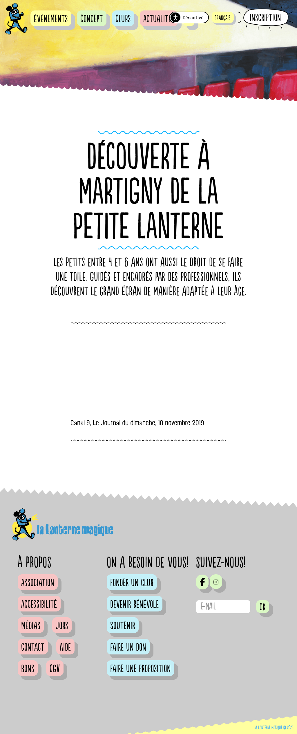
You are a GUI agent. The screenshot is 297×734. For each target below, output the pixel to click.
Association (37, 583)
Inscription (265, 18)
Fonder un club (131, 583)
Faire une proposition (140, 669)
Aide (65, 647)
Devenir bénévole (134, 604)
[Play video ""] (148, 374)
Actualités (158, 19)
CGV (55, 669)
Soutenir (122, 626)
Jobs (62, 626)
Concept (91, 19)
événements (51, 19)
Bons (27, 669)
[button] (223, 17)
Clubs (123, 19)
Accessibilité (39, 604)
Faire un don (128, 647)
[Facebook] (202, 582)
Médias (30, 626)
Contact (32, 647)
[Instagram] (216, 581)
